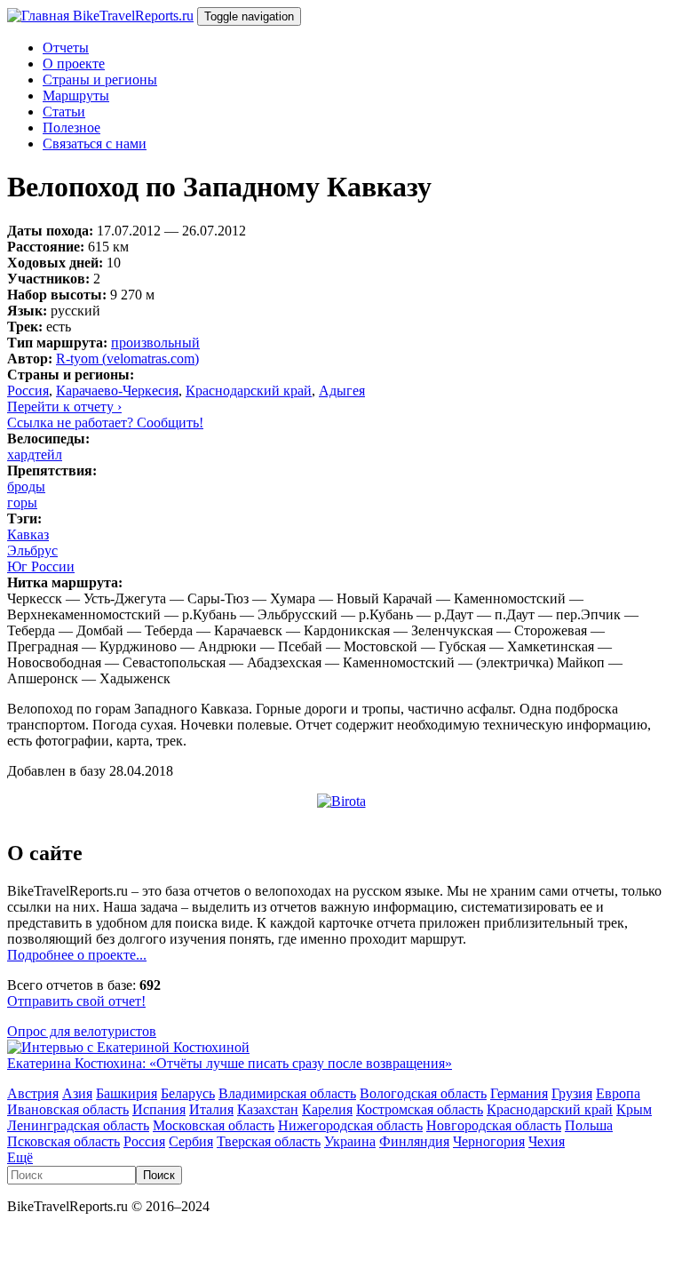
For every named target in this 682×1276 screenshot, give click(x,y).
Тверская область (269, 1141)
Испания (159, 1109)
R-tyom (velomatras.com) (127, 358)
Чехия (546, 1141)
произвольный (155, 342)
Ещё (20, 1157)
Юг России (41, 566)
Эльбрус (32, 550)
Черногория (489, 1141)
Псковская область (63, 1141)
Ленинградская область (78, 1125)
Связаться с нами (95, 143)
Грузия (571, 1093)
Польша (589, 1125)
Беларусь (188, 1093)
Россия (28, 390)
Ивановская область (68, 1109)
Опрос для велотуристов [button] (81, 1031)
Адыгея (342, 390)
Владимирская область (287, 1093)
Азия (77, 1093)
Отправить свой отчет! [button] (76, 1001)
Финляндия (414, 1141)
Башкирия (126, 1093)
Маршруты (76, 95)
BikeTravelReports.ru (133, 15)
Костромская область (419, 1109)
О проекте (74, 63)
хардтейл (34, 454)
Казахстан (267, 1109)
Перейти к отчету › (64, 406)
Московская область (213, 1125)
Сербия (191, 1141)
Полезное (71, 127)
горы (22, 502)
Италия (211, 1109)
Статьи (64, 111)
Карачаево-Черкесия (117, 390)
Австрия (33, 1093)
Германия (519, 1093)
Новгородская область (493, 1125)
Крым (634, 1109)
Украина (350, 1141)
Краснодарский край (249, 390)
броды (26, 486)
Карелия (327, 1109)
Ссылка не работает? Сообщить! (105, 422)
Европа (618, 1093)
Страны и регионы (100, 79)
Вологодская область (423, 1093)
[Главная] (40, 15)
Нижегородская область (350, 1125)
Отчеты (66, 47)
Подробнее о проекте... (77, 954)
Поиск (159, 1175)
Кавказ (28, 534)
